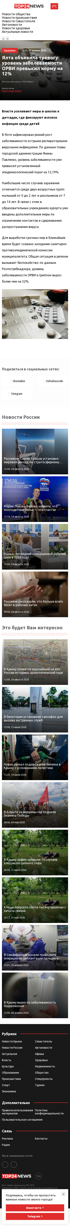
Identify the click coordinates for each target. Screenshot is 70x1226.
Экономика (9, 1091)
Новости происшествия (19, 17)
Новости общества (16, 14)
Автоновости (12, 24)
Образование (10, 1072)
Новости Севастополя (18, 21)
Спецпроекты (43, 1078)
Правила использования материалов (17, 1112)
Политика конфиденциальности (49, 1112)
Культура (8, 1066)
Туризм (40, 1085)
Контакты (41, 1138)
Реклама (7, 1138)
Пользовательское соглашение (22, 1119)
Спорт (6, 1085)
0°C (54, 6)
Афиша (39, 1053)
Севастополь (43, 1041)
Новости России (12, 1047)
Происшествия (11, 1078)
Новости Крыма (12, 1041)
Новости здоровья (16, 28)
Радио (6, 1144)
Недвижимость (45, 1066)
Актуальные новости (17, 31)
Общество (42, 1072)
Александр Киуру (11, 91)
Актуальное (9, 1053)
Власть (6, 1060)
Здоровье (41, 1060)
